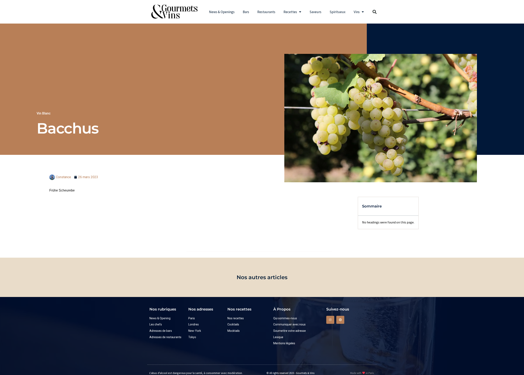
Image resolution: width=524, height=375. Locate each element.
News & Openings (222, 12)
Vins (357, 12)
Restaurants (266, 12)
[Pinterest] (340, 320)
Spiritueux (338, 12)
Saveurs (315, 12)
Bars (246, 12)
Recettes (290, 12)
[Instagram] (330, 320)
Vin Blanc (44, 113)
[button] (374, 12)
